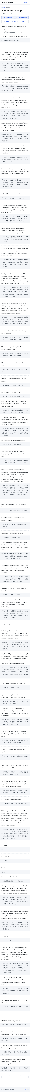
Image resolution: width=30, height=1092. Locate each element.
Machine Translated (7, 2)
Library (26, 2)
